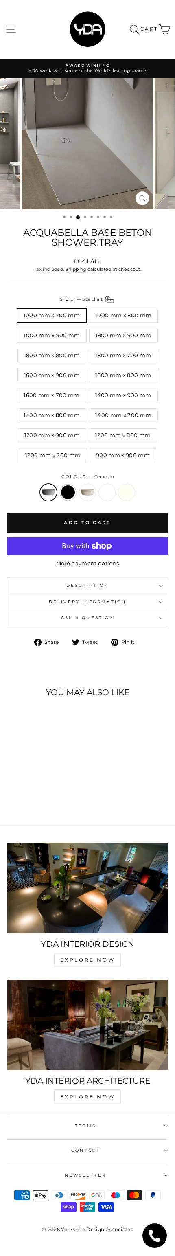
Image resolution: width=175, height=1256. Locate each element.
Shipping (76, 269)
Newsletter (85, 1175)
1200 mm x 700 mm (53, 455)
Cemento (48, 492)
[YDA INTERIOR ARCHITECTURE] (87, 1025)
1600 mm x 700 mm (51, 395)
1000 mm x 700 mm (52, 315)
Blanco (107, 492)
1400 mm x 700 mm (123, 415)
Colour (87, 476)
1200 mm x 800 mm (123, 435)
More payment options (87, 563)
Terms (85, 1126)
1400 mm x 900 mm (123, 395)
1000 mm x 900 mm (52, 335)
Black (68, 492)
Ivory (126, 492)
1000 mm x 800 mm (123, 315)
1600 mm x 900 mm (52, 375)
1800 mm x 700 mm (123, 355)
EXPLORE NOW (87, 960)
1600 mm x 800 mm (123, 375)
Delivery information (87, 601)
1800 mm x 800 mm (52, 355)
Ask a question (87, 617)
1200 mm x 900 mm (52, 435)
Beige (87, 492)
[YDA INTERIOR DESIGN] (87, 888)
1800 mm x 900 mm (123, 335)
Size (81, 299)
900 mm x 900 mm (123, 455)
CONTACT (85, 1150)
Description (87, 585)
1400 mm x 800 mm (52, 415)
